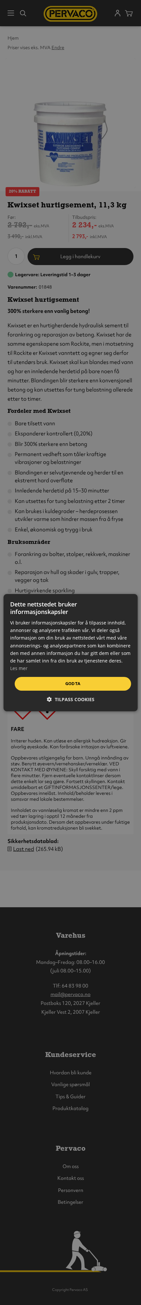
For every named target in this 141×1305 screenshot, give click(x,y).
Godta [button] (73, 683)
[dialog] (71, 652)
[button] (70, 699)
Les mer (19, 668)
